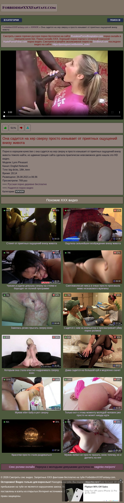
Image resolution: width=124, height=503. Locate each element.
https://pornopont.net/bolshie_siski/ (71, 44)
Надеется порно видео (20, 188)
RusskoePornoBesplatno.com (87, 36)
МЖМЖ (20, 191)
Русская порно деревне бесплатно (27, 184)
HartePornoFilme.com (15, 41)
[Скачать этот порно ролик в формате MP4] (28, 128)
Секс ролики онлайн (22, 466)
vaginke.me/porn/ (104, 466)
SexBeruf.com (100, 41)
